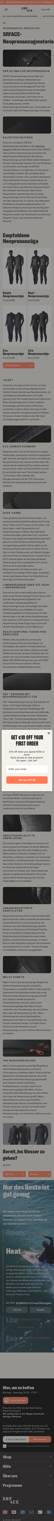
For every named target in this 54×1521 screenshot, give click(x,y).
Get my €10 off (27, 779)
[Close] (48, 733)
